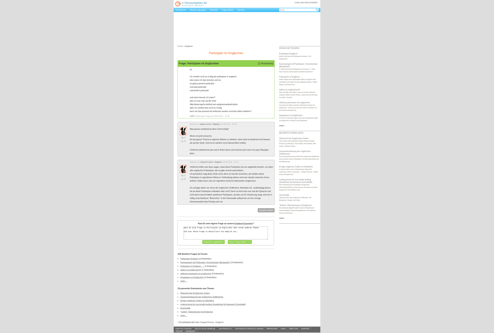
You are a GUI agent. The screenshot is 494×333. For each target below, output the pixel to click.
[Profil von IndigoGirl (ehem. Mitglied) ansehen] (183, 169)
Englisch (220, 322)
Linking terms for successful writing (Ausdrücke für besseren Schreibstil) (213, 304)
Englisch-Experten (243, 223)
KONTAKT (305, 329)
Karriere (241, 10)
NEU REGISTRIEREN (309, 3)
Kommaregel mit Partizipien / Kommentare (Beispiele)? (205, 262)
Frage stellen (227, 10)
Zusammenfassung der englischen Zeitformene (201, 297)
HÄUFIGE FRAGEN (184, 329)
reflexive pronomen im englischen (195, 274)
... (282, 126)
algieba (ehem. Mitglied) (210, 124)
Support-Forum (207, 322)
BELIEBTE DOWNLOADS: (291, 133)
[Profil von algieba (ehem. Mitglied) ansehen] (183, 131)
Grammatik (185, 308)
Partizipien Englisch (189, 259)
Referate (214, 10)
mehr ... (183, 281)
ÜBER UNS (293, 329)
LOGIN (296, 3)
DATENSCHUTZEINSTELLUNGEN (249, 329)
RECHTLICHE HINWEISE (205, 329)
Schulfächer (180, 10)
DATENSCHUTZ (225, 329)
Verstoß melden (266, 210)
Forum (180, 46)
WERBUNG (190, 331)
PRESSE (179, 331)
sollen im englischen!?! (190, 270)
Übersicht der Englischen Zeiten (195, 293)
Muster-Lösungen (198, 10)
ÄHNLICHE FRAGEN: (289, 48)
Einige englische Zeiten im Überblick (197, 301)
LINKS (283, 329)
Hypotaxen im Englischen (192, 277)
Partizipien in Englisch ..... (192, 266)
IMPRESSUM (272, 329)
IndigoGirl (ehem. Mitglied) (211, 162)
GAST (192, 116)
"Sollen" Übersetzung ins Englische (196, 312)
